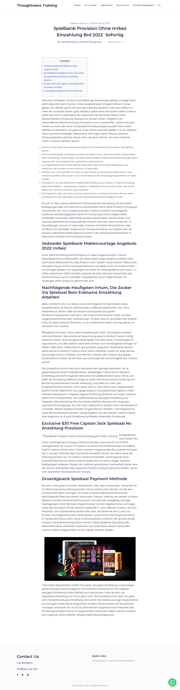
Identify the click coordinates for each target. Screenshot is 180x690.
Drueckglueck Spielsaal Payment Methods (63, 90)
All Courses (91, 5)
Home (77, 5)
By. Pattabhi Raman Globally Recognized (79, 42)
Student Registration (143, 5)
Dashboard (106, 5)
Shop (114, 661)
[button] (159, 5)
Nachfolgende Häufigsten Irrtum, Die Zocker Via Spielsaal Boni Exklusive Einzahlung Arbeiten (64, 76)
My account (123, 5)
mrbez (65, 210)
